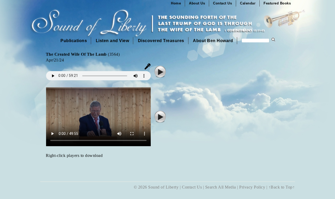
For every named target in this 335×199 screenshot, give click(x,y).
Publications (73, 40)
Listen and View (112, 40)
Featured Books (277, 3)
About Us (197, 3)
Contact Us (222, 3)
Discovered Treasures (161, 40)
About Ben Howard (213, 40)
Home (176, 3)
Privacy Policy (252, 187)
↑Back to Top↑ (282, 187)
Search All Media (220, 187)
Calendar (247, 3)
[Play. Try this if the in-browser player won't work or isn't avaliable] (160, 77)
